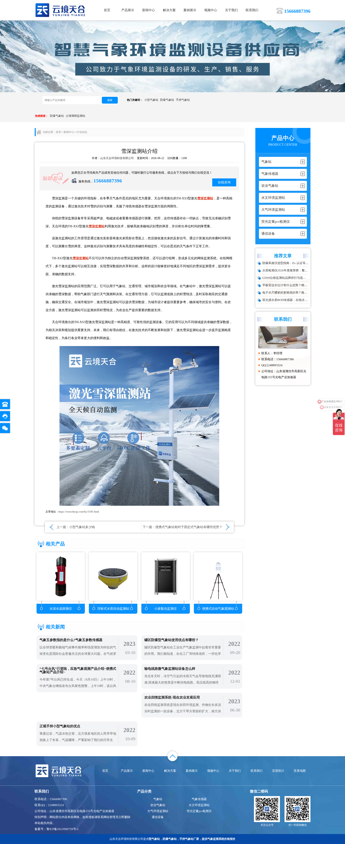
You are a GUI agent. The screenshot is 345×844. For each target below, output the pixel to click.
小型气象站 (151, 99)
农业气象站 (157, 805)
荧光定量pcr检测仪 (199, 811)
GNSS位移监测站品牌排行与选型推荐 (285, 277)
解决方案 (169, 10)
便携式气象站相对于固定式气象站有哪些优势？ (188, 527)
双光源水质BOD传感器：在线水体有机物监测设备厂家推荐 (285, 300)
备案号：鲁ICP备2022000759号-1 (57, 829)
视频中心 (210, 10)
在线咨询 (224, 182)
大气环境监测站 (157, 811)
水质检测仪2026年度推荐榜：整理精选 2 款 (285, 270)
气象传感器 (199, 799)
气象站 (157, 799)
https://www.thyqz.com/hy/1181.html (78, 511)
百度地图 (300, 770)
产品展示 (127, 10)
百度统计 (278, 770)
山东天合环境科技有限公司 (117, 158)
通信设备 (158, 817)
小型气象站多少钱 (82, 527)
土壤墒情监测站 (75, 115)
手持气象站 (183, 99)
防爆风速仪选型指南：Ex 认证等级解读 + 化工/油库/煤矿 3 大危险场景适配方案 (285, 263)
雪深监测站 (205, 198)
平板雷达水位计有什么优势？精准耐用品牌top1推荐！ (285, 285)
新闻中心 (148, 10)
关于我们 (231, 10)
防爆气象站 (167, 99)
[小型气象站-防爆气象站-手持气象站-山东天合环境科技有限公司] (60, 9)
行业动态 (82, 132)
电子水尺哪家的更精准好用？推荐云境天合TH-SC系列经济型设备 (285, 292)
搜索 (109, 100)
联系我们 (252, 10)
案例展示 (189, 10)
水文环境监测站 (199, 805)
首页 (107, 10)
